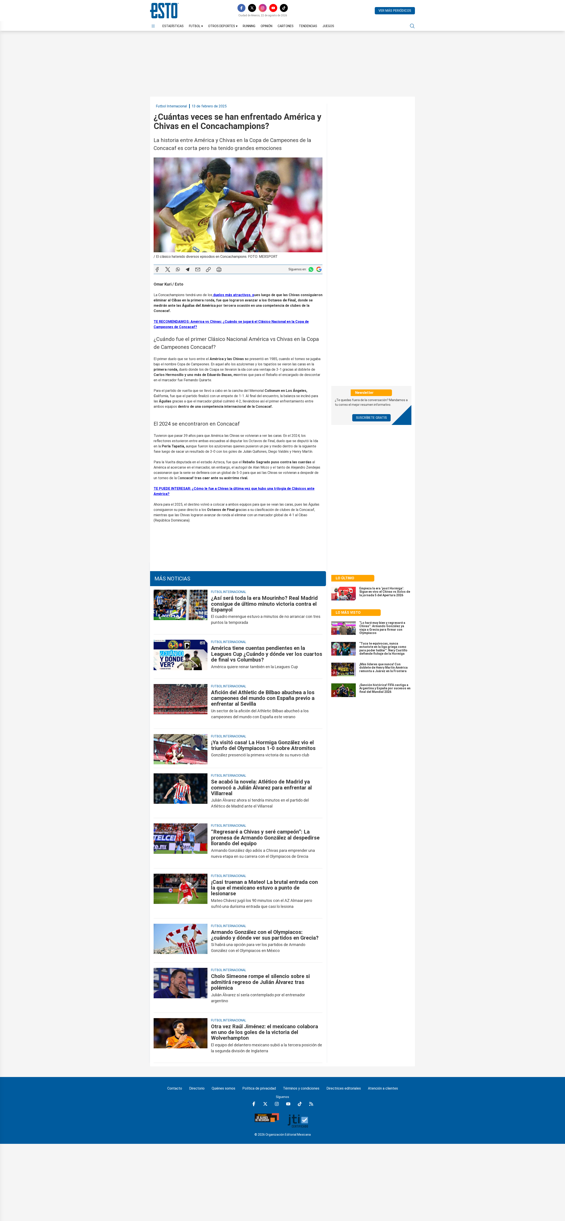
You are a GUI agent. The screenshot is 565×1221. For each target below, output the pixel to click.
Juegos (328, 26)
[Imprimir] (218, 269)
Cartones (286, 26)
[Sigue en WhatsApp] (311, 269)
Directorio (197, 1088)
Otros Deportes (222, 26)
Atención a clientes (383, 1088)
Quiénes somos (223, 1088)
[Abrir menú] (153, 26)
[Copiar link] (208, 269)
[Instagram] (263, 8)
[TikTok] (284, 8)
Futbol (196, 26)
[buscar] (412, 26)
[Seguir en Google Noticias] (318, 269)
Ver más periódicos (395, 11)
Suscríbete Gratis (371, 418)
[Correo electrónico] (197, 269)
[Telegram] (188, 269)
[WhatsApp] (178, 269)
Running (249, 26)
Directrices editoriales (343, 1088)
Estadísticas (173, 26)
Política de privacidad (259, 1088)
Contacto (174, 1088)
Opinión (266, 26)
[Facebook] (241, 8)
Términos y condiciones (301, 1088)
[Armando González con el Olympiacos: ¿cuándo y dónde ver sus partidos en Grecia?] (180, 941)
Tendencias (308, 26)
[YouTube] (273, 8)
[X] (252, 8)
